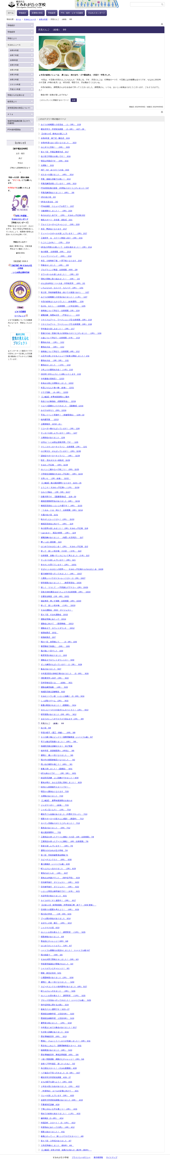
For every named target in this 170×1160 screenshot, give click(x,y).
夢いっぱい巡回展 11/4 (51, 542)
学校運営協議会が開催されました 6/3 (57, 964)
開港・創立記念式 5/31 (51, 973)
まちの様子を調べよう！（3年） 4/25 (56, 1082)
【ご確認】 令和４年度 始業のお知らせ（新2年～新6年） (66, 1150)
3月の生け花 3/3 (48, 197)
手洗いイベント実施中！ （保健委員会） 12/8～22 (62, 415)
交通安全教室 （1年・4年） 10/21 (55, 596)
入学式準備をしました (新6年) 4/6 (57, 1145)
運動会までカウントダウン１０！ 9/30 (57, 660)
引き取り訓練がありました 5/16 (55, 1032)
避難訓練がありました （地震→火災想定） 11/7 (62, 537)
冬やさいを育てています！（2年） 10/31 (58, 565)
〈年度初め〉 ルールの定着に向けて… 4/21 (59, 1091)
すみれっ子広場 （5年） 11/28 (54, 465)
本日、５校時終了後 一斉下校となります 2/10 (61, 261)
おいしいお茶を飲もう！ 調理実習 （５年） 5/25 (63, 932)
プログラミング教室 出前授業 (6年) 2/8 (59, 270)
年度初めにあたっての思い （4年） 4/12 (58, 1127)
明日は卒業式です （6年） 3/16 (54, 161)
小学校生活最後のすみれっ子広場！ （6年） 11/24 (62, 474)
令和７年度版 (21, 216)
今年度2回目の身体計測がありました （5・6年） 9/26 (65, 673)
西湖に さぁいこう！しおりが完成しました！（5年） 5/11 (65, 1041)
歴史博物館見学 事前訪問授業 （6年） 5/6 (59, 1055)
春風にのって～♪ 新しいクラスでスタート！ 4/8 (62, 1136)
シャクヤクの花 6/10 (50, 928)
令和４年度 (43, 19)
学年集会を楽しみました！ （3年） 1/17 (58, 329)
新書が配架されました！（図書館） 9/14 (58, 705)
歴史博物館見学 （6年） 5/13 (54, 1036)
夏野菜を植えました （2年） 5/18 (56, 1023)
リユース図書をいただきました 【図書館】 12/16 (62, 406)
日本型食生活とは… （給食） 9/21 (56, 683)
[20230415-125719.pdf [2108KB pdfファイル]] (27, 316)
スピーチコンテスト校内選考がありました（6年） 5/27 (64, 986)
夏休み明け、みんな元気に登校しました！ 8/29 (61, 782)
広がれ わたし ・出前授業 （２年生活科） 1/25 (63, 306)
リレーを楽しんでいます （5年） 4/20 (57, 1095)
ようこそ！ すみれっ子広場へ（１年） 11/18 (60, 487)
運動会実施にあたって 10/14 (53, 619)
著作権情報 (98, 1157)
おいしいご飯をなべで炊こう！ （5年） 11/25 (60, 469)
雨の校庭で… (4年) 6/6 (52, 955)
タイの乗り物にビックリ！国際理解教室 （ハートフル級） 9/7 (67, 737)
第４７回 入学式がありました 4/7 (56, 1141)
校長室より (12, 101)
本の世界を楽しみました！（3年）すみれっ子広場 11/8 (64, 528)
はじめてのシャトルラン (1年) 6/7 (56, 946)
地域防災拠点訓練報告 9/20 (53, 692)
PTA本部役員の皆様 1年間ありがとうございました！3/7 (65, 188)
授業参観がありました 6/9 (52, 937)
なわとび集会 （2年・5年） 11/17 (55, 492)
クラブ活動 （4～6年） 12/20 (54, 392)
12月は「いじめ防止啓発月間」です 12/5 (59, 442)
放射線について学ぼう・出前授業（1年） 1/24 (60, 310)
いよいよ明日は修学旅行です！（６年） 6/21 (60, 891)
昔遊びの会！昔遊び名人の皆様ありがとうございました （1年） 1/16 (71, 333)
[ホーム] (68, 4)
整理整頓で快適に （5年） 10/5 (55, 646)
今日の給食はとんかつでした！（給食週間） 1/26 (62, 301)
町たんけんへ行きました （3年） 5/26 (58, 991)
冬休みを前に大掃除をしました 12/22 (57, 383)
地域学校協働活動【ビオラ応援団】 (19, 122)
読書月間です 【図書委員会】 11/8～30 (58, 497)
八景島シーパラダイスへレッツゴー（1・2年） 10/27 (63, 578)
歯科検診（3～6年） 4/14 (52, 1118)
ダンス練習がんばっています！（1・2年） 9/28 (61, 664)
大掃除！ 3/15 (47, 165)
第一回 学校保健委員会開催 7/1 (54, 855)
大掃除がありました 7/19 (52, 796)
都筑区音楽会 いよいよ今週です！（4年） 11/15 (61, 506)
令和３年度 (14, 75)
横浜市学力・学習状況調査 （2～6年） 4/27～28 (63, 129)
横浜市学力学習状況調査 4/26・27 (56, 1077)
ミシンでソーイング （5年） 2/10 (56, 256)
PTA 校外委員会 (14, 129)
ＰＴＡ (10, 114)
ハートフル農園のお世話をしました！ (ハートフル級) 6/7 (65, 950)
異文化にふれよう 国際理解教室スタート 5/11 (61, 1046)
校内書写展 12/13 (50, 419)
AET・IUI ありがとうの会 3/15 (55, 170)
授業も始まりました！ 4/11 (53, 1132)
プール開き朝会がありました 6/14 (56, 918)
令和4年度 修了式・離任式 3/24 (55, 138)
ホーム (11, 13)
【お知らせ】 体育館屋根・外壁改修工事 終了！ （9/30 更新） (68, 905)
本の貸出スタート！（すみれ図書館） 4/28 (59, 1068)
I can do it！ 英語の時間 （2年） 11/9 (58, 533)
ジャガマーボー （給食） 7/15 (55, 805)
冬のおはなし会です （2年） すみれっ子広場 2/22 (63, 215)
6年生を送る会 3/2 (49, 202)
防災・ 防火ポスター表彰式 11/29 (55, 460)
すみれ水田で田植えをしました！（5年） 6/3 (59, 959)
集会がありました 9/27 (51, 669)
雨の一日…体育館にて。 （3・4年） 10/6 (59, 642)
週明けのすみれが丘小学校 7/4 (54, 850)
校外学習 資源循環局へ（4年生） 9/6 (57, 751)
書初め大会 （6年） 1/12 (52, 347)
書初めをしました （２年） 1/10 (56, 365)
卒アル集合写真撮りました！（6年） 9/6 (59, 742)
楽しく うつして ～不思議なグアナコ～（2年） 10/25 (64, 587)
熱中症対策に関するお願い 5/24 (55, 1005)
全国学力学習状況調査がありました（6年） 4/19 (62, 1100)
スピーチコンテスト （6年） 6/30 (56, 859)
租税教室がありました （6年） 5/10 (56, 1050)
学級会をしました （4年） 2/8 (55, 265)
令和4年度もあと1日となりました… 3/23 (58, 143)
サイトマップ (111, 1157)
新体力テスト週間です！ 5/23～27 (55, 1009)
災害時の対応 (37, 13)
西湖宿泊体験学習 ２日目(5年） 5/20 (57, 1014)
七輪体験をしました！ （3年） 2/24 (56, 211)
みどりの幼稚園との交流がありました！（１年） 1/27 (64, 297)
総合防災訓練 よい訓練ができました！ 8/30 (59, 778)
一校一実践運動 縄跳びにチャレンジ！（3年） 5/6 (62, 1059)
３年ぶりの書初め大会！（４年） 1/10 (57, 370)
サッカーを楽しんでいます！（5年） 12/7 (59, 433)
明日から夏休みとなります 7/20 (55, 791)
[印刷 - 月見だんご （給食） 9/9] (162, 24)
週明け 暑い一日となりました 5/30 (57, 982)
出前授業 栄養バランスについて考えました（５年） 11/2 (65, 555)
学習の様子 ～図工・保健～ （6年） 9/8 (58, 732)
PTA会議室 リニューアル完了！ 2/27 (57, 206)
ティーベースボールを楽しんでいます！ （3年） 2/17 (64, 233)
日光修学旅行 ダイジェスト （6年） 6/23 (60, 882)
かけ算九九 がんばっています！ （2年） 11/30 (61, 451)
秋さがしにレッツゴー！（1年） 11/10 (57, 519)
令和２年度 (14, 80)
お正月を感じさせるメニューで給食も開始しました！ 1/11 (65, 356)
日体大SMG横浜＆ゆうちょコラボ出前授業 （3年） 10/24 (65, 592)
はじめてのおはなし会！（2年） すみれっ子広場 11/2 (64, 546)
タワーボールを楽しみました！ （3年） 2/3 (59, 274)
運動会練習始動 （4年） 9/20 (54, 687)
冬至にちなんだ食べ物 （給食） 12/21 (57, 388)
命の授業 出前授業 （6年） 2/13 (56, 252)
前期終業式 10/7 (48, 637)
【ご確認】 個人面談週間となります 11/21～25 (61, 483)
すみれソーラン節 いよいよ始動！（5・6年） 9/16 (62, 696)
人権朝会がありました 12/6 (53, 437)
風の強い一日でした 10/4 (52, 651)
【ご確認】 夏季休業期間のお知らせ (56, 800)
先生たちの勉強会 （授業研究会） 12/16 (58, 401)
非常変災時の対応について (19, 108)
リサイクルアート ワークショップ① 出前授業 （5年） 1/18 (66, 324)
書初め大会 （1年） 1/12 (52, 342)
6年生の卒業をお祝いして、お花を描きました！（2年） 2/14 (66, 247)
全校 (73, 100)
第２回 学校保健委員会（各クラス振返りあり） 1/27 (65, 292)
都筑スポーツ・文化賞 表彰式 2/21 (56, 220)
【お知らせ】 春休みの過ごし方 (54, 134)
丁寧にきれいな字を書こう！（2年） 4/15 (59, 1109)
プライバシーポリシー (81, 1157)
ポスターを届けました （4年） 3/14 (57, 174)
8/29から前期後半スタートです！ (56, 787)
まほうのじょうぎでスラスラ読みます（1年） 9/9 (62, 719)
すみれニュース (30, 19)
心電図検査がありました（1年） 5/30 (57, 977)
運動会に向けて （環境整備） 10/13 (57, 624)
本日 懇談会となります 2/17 (54, 229)
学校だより (12, 38)
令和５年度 (14, 65)
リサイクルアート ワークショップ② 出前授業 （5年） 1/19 (66, 320)
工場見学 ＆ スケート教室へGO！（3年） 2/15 (61, 238)
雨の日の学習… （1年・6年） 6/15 (56, 914)
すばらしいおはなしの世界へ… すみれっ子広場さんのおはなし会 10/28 (72, 569)
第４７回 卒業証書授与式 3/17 (55, 152)
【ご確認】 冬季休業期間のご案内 (55, 397)
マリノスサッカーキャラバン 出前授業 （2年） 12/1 (64, 447)
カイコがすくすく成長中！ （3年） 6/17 (58, 900)
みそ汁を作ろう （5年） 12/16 (53, 410)
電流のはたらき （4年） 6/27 (54, 873)
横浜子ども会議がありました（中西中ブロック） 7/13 (64, 814)
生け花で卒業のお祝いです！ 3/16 (56, 156)
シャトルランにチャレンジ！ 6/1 (55, 968)
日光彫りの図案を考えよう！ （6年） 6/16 (60, 909)
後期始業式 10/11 (49, 633)
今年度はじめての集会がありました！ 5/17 (59, 1027)
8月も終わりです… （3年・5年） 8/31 (58, 773)
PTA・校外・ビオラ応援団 (72, 13)
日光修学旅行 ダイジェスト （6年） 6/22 (60, 887)
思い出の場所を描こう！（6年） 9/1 (56, 764)
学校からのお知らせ (16, 95)
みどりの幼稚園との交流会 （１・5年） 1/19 (61, 124)
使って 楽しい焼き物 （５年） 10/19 (58, 605)
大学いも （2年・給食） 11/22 (56, 478)
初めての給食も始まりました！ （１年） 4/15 (60, 1113)
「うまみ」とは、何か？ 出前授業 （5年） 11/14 (62, 510)
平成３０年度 (15, 89)
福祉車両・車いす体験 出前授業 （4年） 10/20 (61, 601)
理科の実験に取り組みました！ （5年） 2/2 (60, 279)
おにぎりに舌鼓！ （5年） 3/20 (55, 147)
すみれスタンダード (96, 13)
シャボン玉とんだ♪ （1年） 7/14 (56, 810)
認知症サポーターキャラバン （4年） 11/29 (60, 456)
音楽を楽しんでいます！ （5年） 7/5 (57, 846)
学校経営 (52, 13)
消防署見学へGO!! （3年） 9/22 (55, 678)
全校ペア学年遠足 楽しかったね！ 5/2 (58, 1064)
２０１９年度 (15, 84)
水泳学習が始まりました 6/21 (54, 896)
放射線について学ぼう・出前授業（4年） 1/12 (60, 351)
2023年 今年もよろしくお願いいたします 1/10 (61, 374)
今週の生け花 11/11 (49, 515)
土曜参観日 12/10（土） (51, 424)
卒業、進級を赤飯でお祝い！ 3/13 (56, 179)
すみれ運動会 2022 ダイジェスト (57, 610)
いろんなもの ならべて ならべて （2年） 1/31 (62, 288)
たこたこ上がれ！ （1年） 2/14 (55, 242)
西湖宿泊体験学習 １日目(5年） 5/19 (57, 1018)
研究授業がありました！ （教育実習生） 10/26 (61, 583)
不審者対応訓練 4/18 (50, 1104)
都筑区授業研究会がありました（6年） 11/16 (60, 501)
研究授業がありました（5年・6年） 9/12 (58, 714)
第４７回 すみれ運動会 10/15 (54, 615)
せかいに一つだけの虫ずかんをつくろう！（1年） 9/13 (64, 710)
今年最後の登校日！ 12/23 (52, 379)
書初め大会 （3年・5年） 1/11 (55, 360)
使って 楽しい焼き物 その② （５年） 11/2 (61, 551)
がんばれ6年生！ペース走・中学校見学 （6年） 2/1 (63, 283)
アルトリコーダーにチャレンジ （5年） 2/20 (60, 224)
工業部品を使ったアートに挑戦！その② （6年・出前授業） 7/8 (67, 837)
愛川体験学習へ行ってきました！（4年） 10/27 (61, 574)
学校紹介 (22, 13)
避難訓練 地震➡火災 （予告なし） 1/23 (60, 315)
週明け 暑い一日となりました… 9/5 (57, 755)
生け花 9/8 (46, 728)
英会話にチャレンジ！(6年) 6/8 (54, 941)
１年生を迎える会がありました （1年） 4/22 (60, 1086)
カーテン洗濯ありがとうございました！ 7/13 (60, 823)
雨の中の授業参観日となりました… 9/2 (58, 760)
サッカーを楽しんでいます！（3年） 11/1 (58, 560)
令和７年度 (14, 55)
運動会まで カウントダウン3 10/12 (58, 628)
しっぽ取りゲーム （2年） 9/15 (54, 701)
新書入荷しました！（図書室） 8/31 (56, 769)
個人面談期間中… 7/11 (51, 832)
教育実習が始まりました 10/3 (54, 655)
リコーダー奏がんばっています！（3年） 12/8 (60, 428)
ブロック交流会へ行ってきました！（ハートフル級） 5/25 (66, 1000)
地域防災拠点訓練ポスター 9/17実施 (56, 746)
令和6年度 (14, 60)
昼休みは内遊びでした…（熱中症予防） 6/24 (60, 878)
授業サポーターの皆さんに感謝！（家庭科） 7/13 (62, 819)
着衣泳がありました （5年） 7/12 (55, 828)
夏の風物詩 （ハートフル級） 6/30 (55, 864)
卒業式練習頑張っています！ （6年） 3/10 (58, 183)
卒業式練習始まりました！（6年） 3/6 (57, 192)
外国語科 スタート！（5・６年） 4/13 (58, 1123)
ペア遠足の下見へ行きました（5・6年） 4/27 (60, 1073)
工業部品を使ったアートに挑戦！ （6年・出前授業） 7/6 (64, 841)
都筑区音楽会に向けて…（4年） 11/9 (57, 524)
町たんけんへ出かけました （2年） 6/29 (58, 869)
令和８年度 (14, 50)
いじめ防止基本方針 (20, 272)
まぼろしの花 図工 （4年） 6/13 (56, 923)
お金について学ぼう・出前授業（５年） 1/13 (60, 338)
